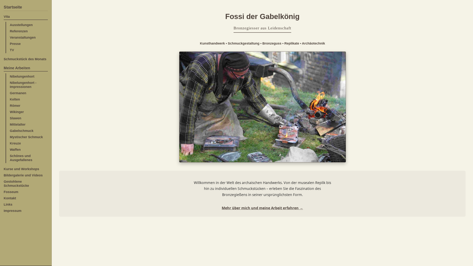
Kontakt (10, 198)
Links (8, 204)
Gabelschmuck (21, 131)
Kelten (15, 99)
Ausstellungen (21, 25)
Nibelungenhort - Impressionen (23, 85)
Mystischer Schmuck (26, 137)
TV (12, 50)
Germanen (18, 93)
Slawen (15, 118)
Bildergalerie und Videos (23, 175)
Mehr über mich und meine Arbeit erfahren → (262, 207)
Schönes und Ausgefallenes (21, 158)
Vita (7, 16)
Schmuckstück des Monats (25, 59)
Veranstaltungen (23, 37)
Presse (15, 44)
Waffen (15, 149)
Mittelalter (17, 124)
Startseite (13, 7)
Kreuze (15, 143)
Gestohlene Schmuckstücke (16, 183)
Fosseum (11, 192)
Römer (15, 106)
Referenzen (19, 31)
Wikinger (17, 112)
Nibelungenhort (22, 76)
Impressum (12, 211)
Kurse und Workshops (21, 169)
